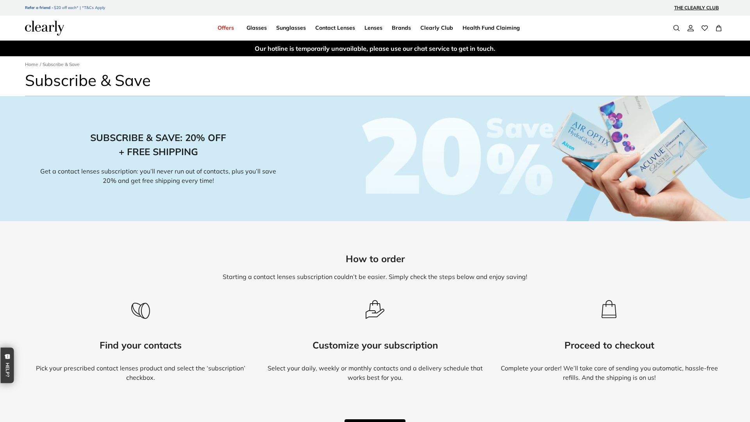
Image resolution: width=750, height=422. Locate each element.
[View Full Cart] (718, 28)
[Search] (676, 28)
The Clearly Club (696, 8)
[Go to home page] (44, 28)
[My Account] (690, 28)
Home (31, 64)
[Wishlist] (704, 28)
